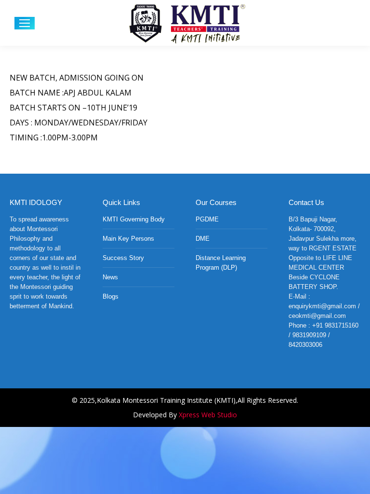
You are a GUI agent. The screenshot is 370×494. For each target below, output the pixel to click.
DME (203, 238)
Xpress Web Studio (208, 414)
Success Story (123, 257)
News (110, 277)
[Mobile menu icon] (24, 23)
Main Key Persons (128, 238)
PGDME (207, 219)
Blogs (111, 296)
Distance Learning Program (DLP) (221, 262)
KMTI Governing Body (134, 219)
